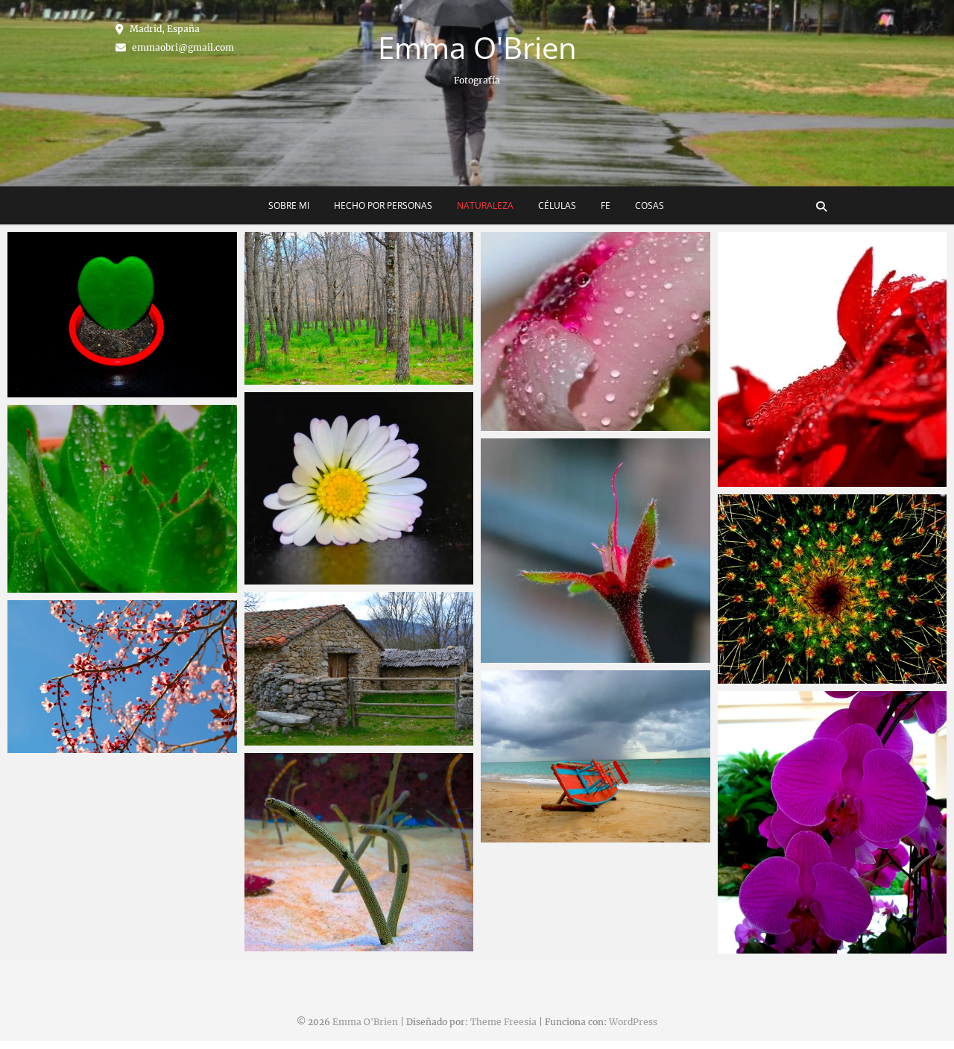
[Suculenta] (122, 499)
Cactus (751, 676)
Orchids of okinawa (784, 946)
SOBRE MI (288, 205)
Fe (605, 205)
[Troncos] (359, 308)
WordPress (633, 1021)
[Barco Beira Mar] (595, 756)
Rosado (515, 423)
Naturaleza (485, 205)
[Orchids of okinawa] (832, 822)
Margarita (285, 577)
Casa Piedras (293, 738)
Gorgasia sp (290, 943)
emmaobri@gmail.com (182, 47)
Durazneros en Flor (73, 745)
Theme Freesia (503, 1021)
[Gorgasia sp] (359, 852)
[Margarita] (359, 488)
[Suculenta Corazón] (122, 314)
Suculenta (49, 585)
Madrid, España (163, 28)
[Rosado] (595, 331)
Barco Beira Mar (539, 835)
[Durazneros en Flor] (122, 676)
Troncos (280, 377)
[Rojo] (832, 359)
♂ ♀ (505, 655)
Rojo (744, 479)
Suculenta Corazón (73, 389)
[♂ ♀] (595, 550)
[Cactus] (832, 588)
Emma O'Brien (477, 48)
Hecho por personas (383, 205)
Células (557, 205)
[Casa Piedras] (359, 668)
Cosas (649, 205)
